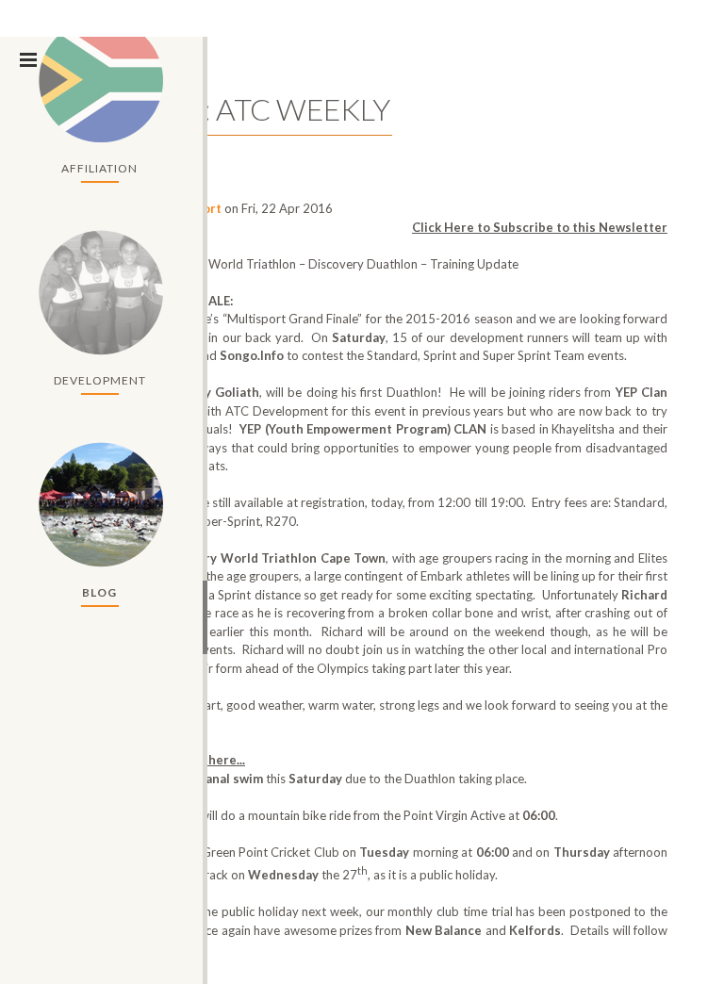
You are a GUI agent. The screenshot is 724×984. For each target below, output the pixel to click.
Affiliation (99, 168)
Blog (99, 592)
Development (100, 380)
